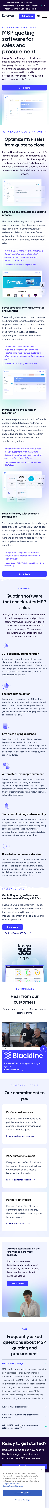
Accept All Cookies (23, 1493)
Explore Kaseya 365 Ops (16, 933)
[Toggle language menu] (38, 16)
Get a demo (27, 16)
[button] (24, 1363)
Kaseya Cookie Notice (11, 1484)
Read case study (11, 1069)
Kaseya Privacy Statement (13, 1486)
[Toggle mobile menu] (44, 16)
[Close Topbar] (45, 6)
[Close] (42, 1469)
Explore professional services (20, 1136)
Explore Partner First (16, 1223)
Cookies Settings (22, 1500)
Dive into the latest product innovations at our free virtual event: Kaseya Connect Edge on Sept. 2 (20, 5)
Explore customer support (18, 1180)
